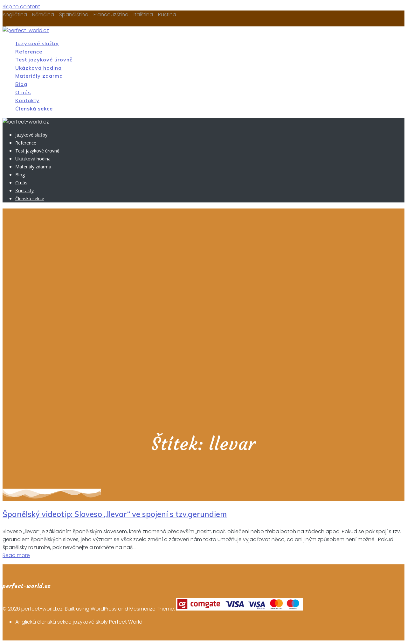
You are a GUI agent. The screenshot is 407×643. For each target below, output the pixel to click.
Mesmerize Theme (151, 608)
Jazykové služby (37, 43)
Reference (28, 51)
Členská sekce (34, 108)
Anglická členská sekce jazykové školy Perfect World (78, 621)
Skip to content (21, 6)
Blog (21, 84)
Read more (16, 555)
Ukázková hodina (38, 68)
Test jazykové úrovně (44, 59)
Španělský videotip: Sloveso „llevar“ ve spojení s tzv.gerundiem (115, 514)
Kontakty (27, 100)
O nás (23, 92)
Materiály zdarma (39, 76)
